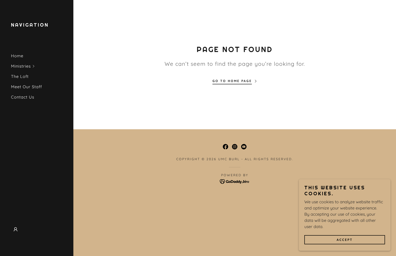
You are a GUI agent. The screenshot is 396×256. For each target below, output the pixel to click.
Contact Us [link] (22, 97)
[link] (30, 25)
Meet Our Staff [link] (26, 86)
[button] (42, 66)
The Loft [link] (20, 76)
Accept (345, 239)
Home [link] (17, 55)
